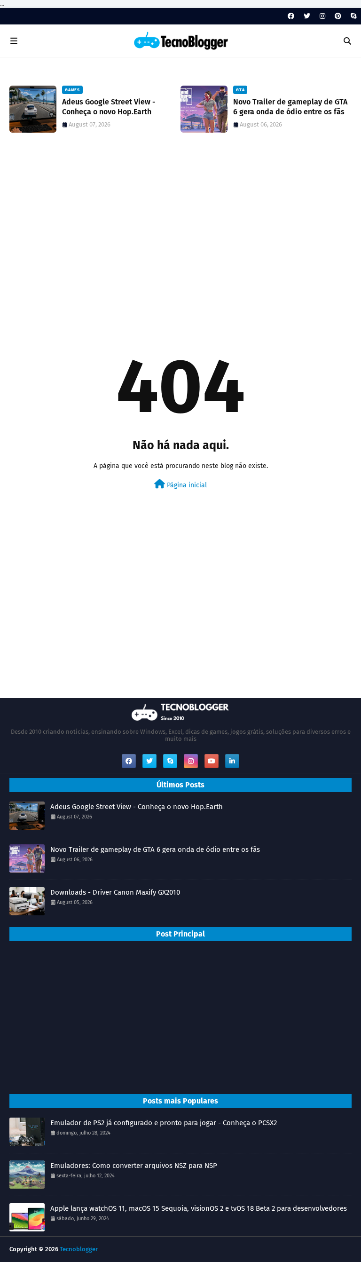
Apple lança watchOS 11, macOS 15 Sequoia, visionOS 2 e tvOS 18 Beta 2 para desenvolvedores (198, 1208)
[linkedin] (232, 761)
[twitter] (307, 16)
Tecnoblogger (79, 1249)
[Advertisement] (180, 227)
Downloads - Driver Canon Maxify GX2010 (115, 892)
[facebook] (291, 16)
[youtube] (211, 761)
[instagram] (322, 16)
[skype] (352, 16)
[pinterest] (338, 16)
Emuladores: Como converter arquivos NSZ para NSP (133, 1165)
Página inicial (186, 485)
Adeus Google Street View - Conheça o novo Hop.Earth (109, 106)
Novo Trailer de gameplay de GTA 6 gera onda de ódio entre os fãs (290, 106)
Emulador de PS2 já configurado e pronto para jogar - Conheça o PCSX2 (163, 1123)
